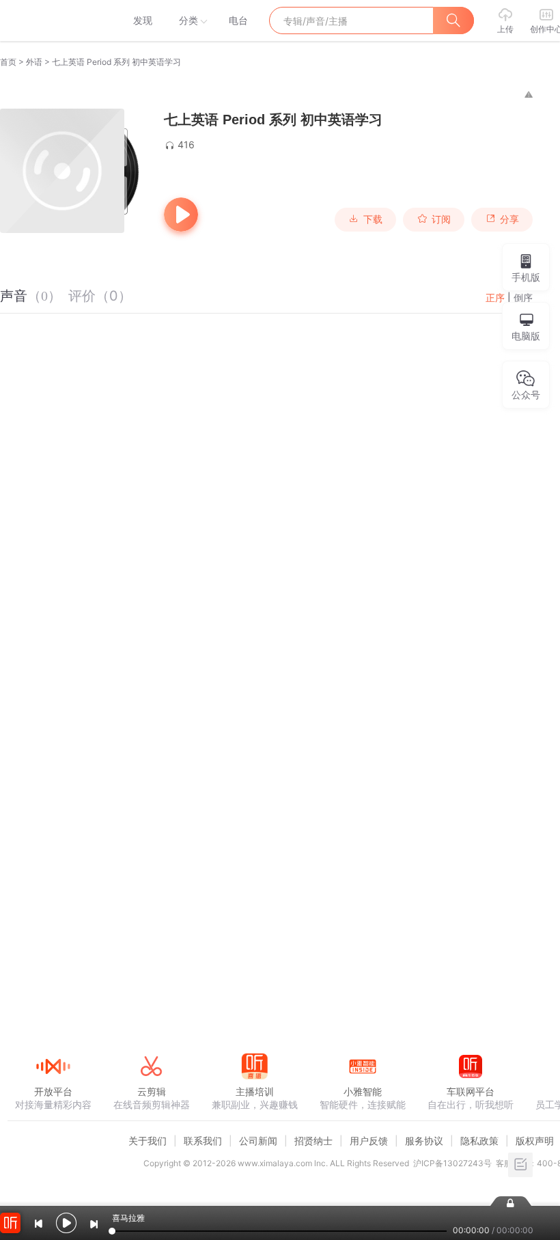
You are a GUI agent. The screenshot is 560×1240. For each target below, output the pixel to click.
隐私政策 (479, 1140)
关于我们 (147, 1140)
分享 (509, 219)
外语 (34, 62)
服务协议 (424, 1140)
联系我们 (203, 1140)
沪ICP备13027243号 (452, 1163)
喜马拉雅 (52, 20)
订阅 (441, 219)
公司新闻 (258, 1140)
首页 (8, 62)
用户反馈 (369, 1140)
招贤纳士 (313, 1140)
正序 (495, 297)
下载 (372, 219)
